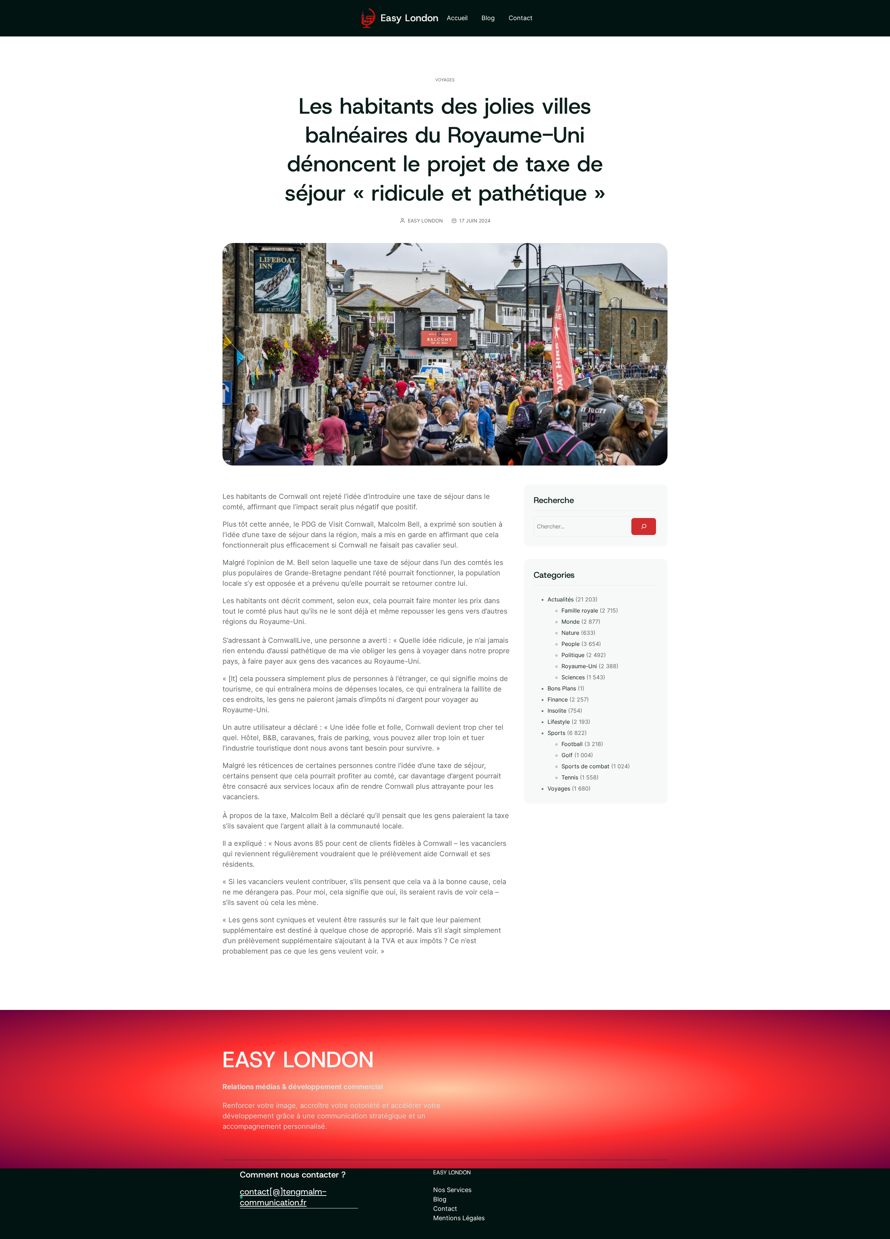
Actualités (561, 599)
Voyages (445, 79)
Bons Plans (562, 688)
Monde (570, 621)
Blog (439, 1199)
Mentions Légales (459, 1218)
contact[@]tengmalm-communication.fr (283, 1197)
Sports (556, 732)
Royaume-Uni (579, 666)
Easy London (409, 17)
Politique (572, 654)
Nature (570, 632)
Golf (567, 755)
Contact (445, 1208)
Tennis (569, 777)
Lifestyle (559, 721)
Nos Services (452, 1189)
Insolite (557, 710)
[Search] (643, 526)
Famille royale (579, 610)
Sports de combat (585, 766)
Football (572, 743)
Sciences (573, 677)
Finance (558, 699)
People (570, 643)
